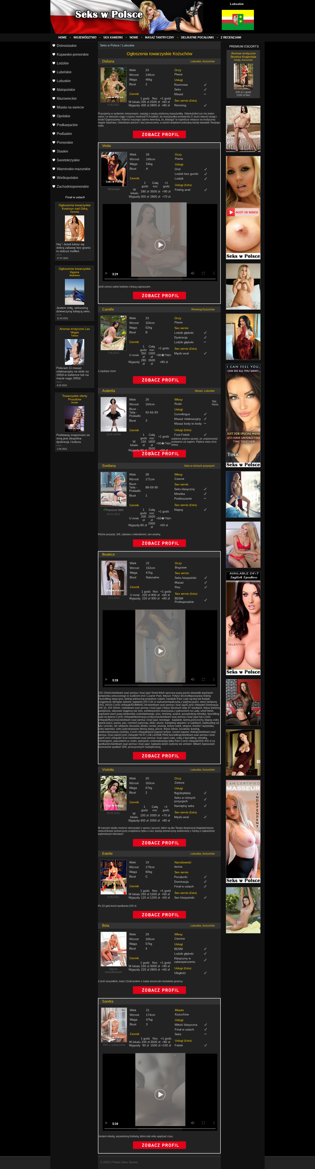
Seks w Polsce (110, 45)
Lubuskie (128, 45)
